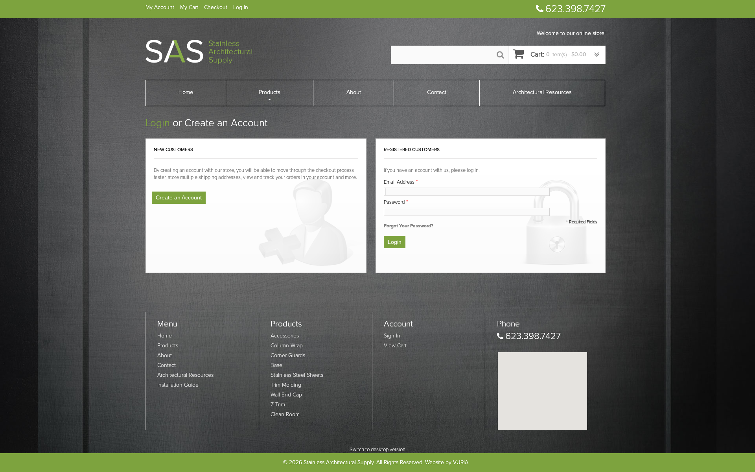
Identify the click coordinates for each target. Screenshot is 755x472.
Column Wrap (287, 345)
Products (167, 345)
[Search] (500, 55)
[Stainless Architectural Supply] (198, 52)
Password (394, 202)
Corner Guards (288, 355)
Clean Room (285, 414)
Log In (240, 7)
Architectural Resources (185, 375)
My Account (159, 7)
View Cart (395, 345)
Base (276, 365)
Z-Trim (278, 404)
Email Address (399, 182)
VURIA (460, 462)
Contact (166, 365)
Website (434, 462)
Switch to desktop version (377, 449)
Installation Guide (178, 385)
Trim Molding (286, 385)
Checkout (215, 7)
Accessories (285, 335)
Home (164, 335)
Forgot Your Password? (408, 226)
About (164, 355)
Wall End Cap (286, 394)
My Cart (189, 7)
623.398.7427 (575, 9)
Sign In (392, 335)
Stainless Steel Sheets (297, 375)
